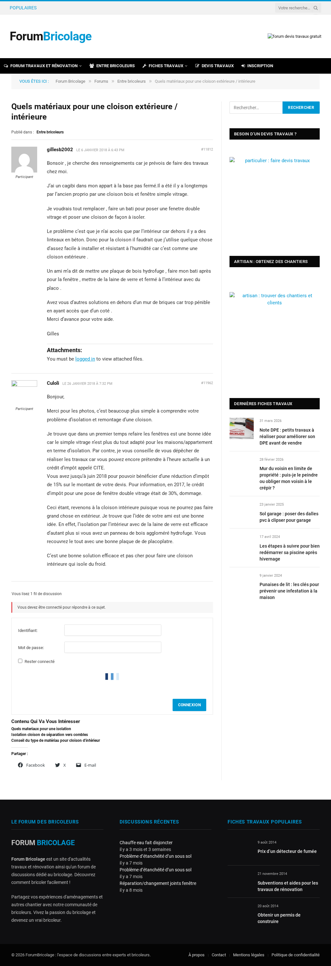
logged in (85, 359)
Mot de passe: (31, 647)
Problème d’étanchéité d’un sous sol (155, 856)
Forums (101, 81)
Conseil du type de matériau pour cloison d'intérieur (55, 740)
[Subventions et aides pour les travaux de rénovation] (240, 881)
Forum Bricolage (70, 81)
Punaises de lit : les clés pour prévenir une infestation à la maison (289, 591)
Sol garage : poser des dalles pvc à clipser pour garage (289, 517)
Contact (219, 954)
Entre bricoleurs (115, 65)
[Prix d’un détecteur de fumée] (240, 849)
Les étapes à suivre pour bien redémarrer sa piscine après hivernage (290, 552)
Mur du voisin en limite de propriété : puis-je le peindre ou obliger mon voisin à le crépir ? (112, 7)
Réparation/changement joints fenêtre (158, 883)
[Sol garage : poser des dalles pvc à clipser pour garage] (242, 511)
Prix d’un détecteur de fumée (287, 851)
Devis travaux (218, 65)
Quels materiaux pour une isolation (41, 729)
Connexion (189, 705)
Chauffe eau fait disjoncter (146, 842)
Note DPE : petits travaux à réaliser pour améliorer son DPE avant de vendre (287, 436)
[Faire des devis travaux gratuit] (294, 36)
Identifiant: (27, 630)
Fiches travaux (166, 65)
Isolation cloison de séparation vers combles (49, 734)
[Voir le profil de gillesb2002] (24, 171)
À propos (196, 954)
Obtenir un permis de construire (279, 918)
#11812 (207, 149)
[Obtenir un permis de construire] (240, 913)
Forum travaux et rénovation (44, 65)
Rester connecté (40, 661)
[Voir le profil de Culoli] (24, 385)
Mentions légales (248, 954)
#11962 (207, 383)
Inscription (260, 65)
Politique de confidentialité (296, 954)
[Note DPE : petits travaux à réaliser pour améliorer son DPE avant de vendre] (242, 428)
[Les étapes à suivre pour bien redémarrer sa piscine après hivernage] (242, 544)
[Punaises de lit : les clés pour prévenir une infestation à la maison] (242, 582)
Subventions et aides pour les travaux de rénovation (288, 886)
